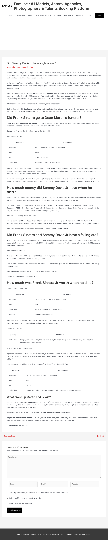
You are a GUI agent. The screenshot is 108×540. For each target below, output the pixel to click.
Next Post (101, 436)
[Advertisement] (54, 34)
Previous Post (8, 436)
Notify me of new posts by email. (21, 503)
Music (24, 67)
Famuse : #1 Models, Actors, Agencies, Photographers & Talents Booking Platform (51, 6)
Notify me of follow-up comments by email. (25, 498)
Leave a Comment (13, 67)
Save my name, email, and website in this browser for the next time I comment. (39, 493)
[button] (50, 15)
